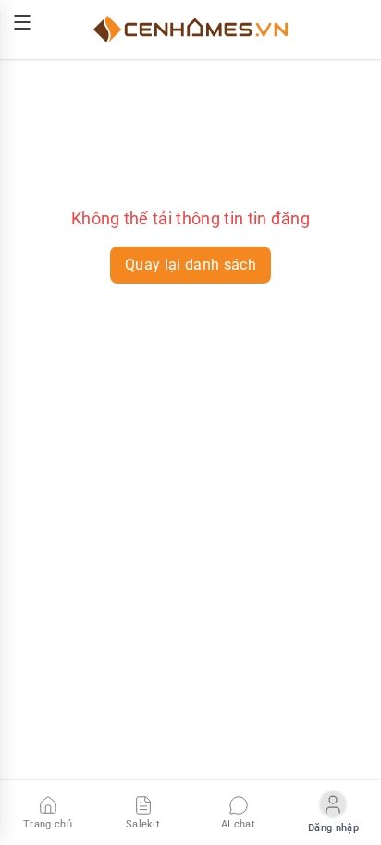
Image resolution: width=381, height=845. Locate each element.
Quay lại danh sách (190, 264)
